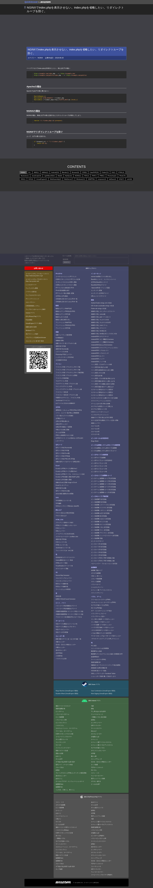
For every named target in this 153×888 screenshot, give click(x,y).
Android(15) (55, 172)
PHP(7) (94, 176)
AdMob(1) (45, 172)
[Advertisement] (76, 30)
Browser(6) (75, 172)
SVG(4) (30, 179)
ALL (29, 172)
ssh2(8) (129, 179)
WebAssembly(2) (55, 179)
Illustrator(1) (25, 176)
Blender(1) (65, 172)
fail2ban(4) (112, 179)
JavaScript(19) (36, 176)
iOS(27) (121, 179)
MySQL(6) (68, 176)
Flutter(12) (105, 172)
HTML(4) (121, 172)
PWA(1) (102, 176)
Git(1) (113, 172)
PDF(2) (86, 176)
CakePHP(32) (94, 172)
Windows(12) (80, 179)
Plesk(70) (122, 176)
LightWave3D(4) (49, 176)
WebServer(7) (68, 179)
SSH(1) (23, 179)
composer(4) (102, 179)
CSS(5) (84, 172)
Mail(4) (60, 176)
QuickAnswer (31, 2)
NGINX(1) (78, 176)
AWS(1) (36, 172)
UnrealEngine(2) (41, 179)
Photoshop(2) (112, 176)
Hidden (23, 172)
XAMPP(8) (91, 179)
